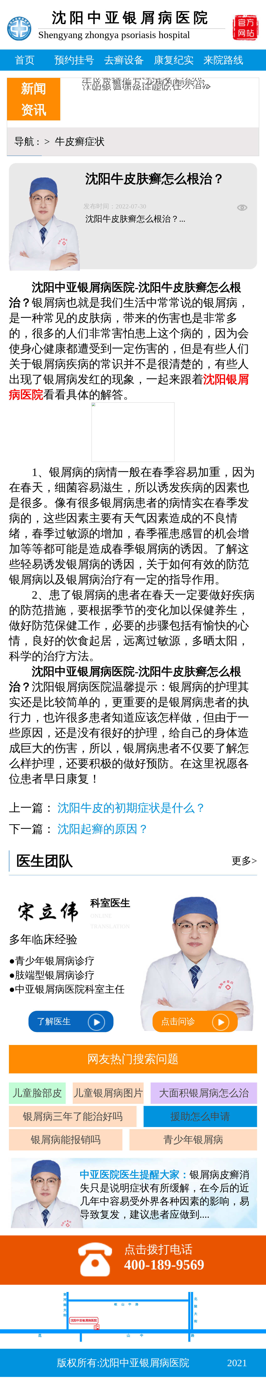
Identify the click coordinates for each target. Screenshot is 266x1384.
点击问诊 (178, 1021)
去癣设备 (124, 59)
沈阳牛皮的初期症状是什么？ (132, 808)
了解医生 (54, 1021)
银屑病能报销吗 (66, 1139)
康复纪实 (174, 59)
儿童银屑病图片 (108, 1092)
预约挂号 (74, 59)
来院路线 (223, 59)
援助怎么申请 (200, 1116)
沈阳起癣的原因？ (103, 829)
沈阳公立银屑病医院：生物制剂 (152, 87)
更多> (244, 860)
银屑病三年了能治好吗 (73, 1116)
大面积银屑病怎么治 (204, 1092)
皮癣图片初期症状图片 (132, 78)
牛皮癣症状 (78, 141)
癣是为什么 (107, 82)
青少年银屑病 (193, 1139)
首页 (25, 59)
